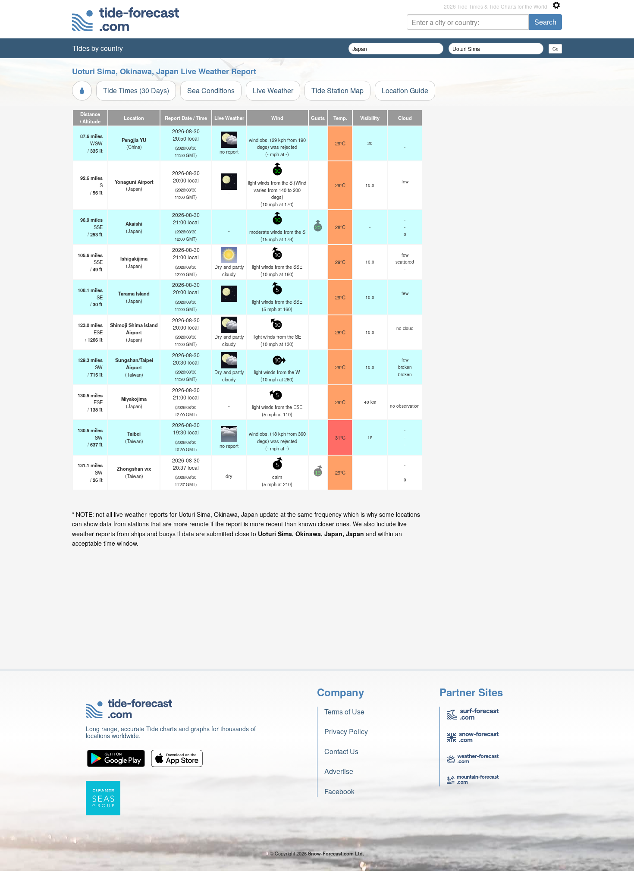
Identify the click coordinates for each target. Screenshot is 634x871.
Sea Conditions (211, 90)
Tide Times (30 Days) (136, 90)
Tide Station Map (337, 90)
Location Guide (405, 90)
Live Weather (273, 90)
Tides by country (97, 48)
